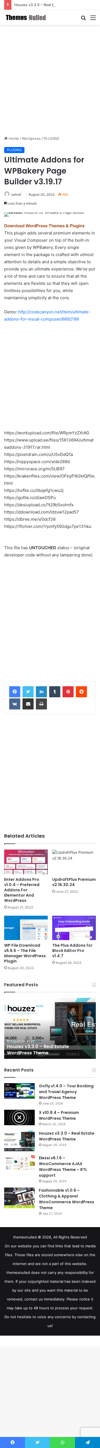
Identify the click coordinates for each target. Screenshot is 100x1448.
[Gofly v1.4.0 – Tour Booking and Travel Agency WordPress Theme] (19, 1091)
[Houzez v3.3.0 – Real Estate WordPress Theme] (19, 1140)
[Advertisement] (50, 80)
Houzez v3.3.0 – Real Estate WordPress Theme (55, 4)
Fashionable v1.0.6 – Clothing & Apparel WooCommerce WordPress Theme (66, 1199)
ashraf (16, 194)
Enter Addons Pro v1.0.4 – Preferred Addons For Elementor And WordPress (21, 890)
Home (13, 138)
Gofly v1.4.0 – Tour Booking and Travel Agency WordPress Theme (66, 1091)
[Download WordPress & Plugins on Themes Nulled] (26, 17)
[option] (50, 1028)
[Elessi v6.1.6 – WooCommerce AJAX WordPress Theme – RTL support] (19, 1163)
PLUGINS (51, 138)
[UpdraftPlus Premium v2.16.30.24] (74, 862)
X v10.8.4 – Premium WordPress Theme (59, 1115)
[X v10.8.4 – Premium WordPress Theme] (19, 1117)
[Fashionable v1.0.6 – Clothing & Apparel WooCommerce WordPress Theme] (19, 1198)
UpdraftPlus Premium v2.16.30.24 (74, 882)
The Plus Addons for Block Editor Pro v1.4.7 (72, 951)
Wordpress (31, 138)
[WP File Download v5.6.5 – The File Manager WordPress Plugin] (26, 928)
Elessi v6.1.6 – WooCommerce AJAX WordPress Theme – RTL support (63, 1166)
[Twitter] (28, 691)
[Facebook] (14, 691)
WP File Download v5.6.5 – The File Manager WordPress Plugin (25, 953)
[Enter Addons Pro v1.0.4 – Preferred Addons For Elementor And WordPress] (26, 862)
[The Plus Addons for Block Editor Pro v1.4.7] (74, 928)
